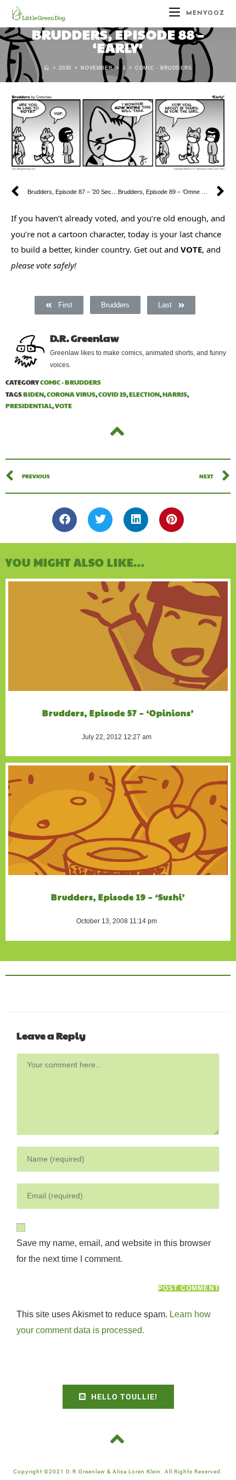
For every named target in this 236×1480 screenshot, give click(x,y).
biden (33, 394)
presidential (28, 405)
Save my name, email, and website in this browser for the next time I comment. (113, 1251)
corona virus (71, 394)
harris (174, 394)
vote (63, 405)
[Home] (46, 68)
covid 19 (112, 394)
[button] (64, 519)
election (144, 394)
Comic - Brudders (163, 68)
